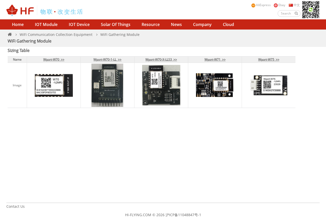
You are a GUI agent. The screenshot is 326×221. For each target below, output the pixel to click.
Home (18, 24)
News (176, 24)
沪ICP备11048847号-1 (183, 214)
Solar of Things (115, 24)
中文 (296, 5)
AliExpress (263, 5)
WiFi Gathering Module (120, 34)
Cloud (228, 24)
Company (202, 24)
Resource (151, 24)
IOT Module (46, 24)
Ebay (281, 5)
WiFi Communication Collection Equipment (56, 34)
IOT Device (79, 24)
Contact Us (15, 206)
